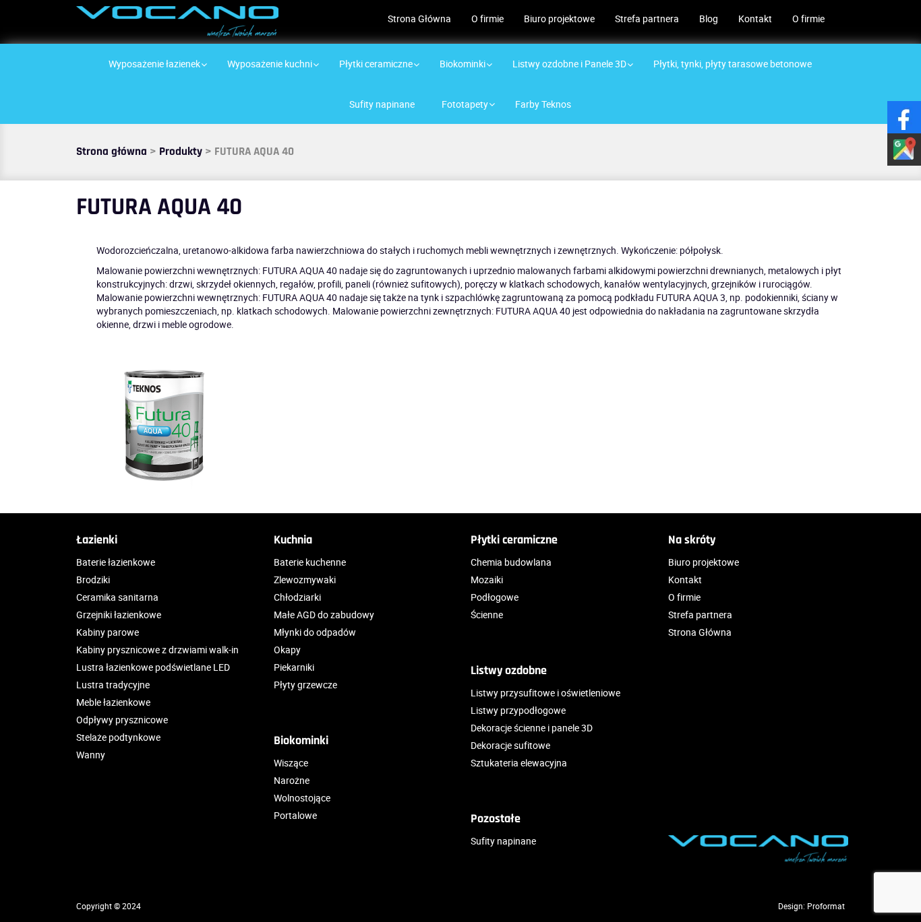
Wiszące (291, 762)
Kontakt (755, 18)
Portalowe (295, 815)
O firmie (487, 18)
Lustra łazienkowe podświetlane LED (153, 667)
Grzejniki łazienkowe (118, 614)
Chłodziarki (297, 597)
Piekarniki (294, 667)
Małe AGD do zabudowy (324, 614)
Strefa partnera (647, 18)
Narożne (291, 780)
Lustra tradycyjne (113, 684)
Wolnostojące (302, 797)
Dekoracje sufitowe (510, 745)
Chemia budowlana (511, 562)
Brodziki (93, 579)
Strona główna (111, 151)
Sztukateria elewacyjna (519, 762)
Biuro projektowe (559, 18)
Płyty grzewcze (305, 684)
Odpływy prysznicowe (122, 719)
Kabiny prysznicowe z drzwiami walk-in (157, 649)
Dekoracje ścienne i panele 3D (532, 727)
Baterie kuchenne (310, 562)
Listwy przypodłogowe (518, 710)
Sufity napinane (503, 840)
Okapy (287, 649)
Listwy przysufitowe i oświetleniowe (545, 692)
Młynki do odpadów (315, 632)
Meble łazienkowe (113, 702)
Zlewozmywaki (305, 579)
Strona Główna (419, 18)
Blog (708, 18)
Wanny (90, 754)
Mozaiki (487, 579)
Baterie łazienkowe (115, 562)
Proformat (826, 905)
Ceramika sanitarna (117, 597)
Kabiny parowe (107, 632)
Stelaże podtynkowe (118, 737)
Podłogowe (494, 597)
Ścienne (487, 614)
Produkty (180, 151)
